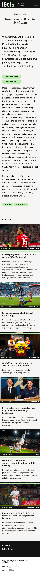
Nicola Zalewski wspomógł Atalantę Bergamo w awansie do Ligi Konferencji (19, 410)
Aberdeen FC (8, 204)
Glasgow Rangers (20, 204)
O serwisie (6, 545)
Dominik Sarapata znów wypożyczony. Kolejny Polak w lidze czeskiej (19, 463)
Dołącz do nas (7, 549)
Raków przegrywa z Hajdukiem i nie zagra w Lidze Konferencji (19, 256)
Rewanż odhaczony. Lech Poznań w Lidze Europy (18, 314)
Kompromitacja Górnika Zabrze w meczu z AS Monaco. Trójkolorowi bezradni (18, 516)
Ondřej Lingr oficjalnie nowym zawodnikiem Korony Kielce (17, 364)
